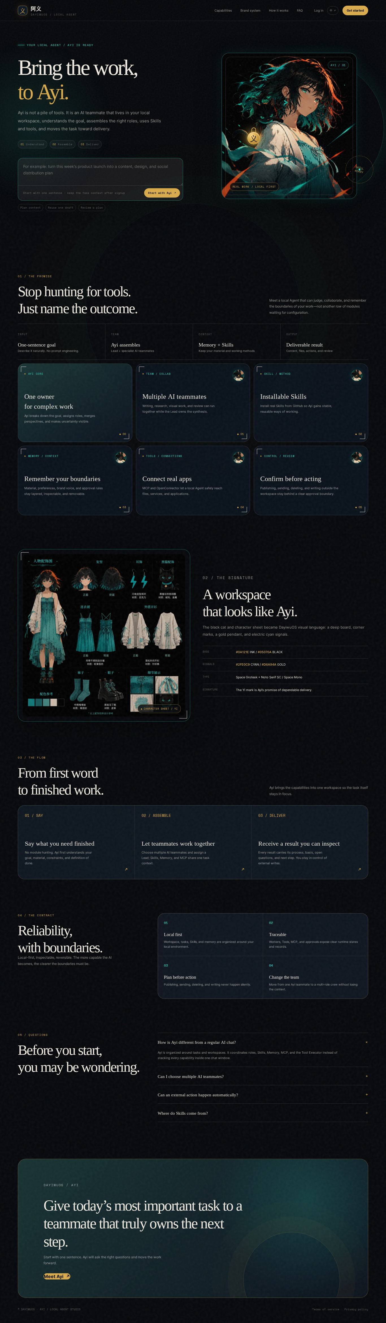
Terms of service (325, 1309)
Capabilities (223, 10)
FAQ (300, 10)
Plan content (30, 207)
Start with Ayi (162, 193)
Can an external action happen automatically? (198, 1094)
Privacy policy (356, 1309)
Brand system (250, 10)
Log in (318, 10)
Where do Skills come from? (183, 1113)
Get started (355, 10)
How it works (279, 10)
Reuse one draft (60, 207)
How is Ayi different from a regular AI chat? (197, 1042)
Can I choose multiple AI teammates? (191, 1076)
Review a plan (92, 207)
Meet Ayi (57, 1276)
